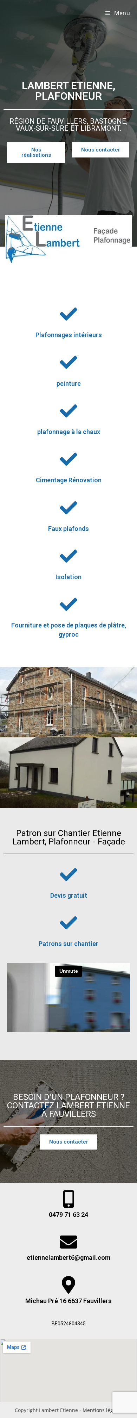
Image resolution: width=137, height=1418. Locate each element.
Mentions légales (103, 1410)
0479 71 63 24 (68, 1214)
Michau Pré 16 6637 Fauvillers (68, 1301)
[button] (36, 152)
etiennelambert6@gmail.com (68, 1257)
